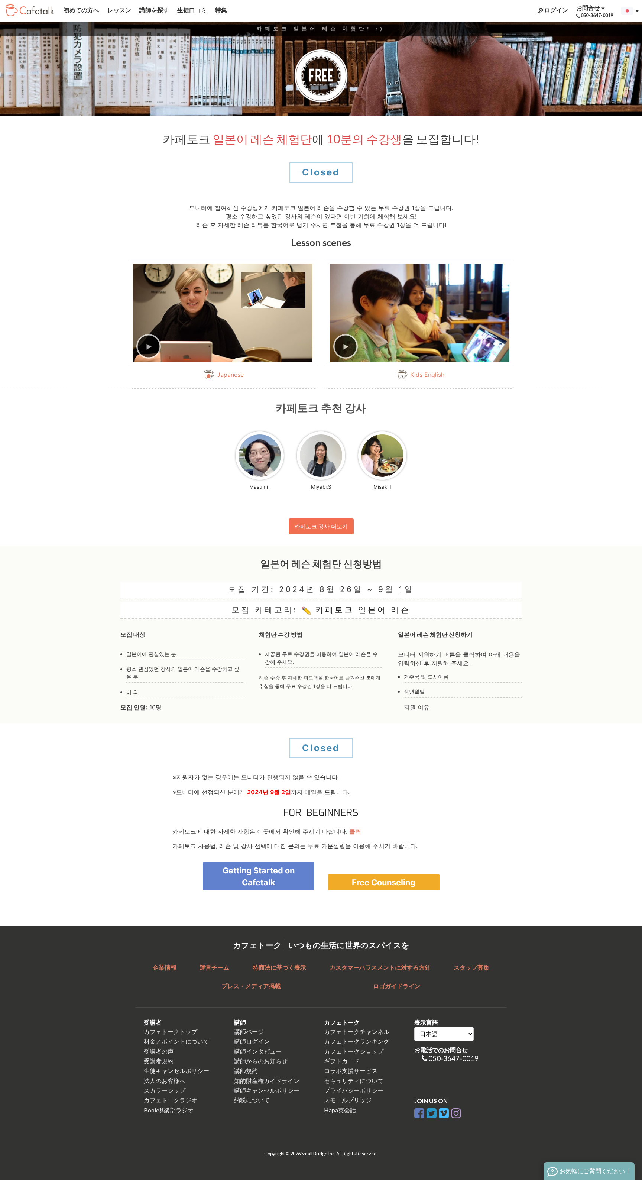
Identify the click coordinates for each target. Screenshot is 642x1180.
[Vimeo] (444, 1112)
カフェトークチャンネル (356, 1031)
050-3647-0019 (453, 1058)
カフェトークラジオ (170, 1099)
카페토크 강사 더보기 (321, 526)
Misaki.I (382, 487)
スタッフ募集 (471, 967)
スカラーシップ (164, 1090)
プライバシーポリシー (353, 1090)
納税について (252, 1099)
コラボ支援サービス (350, 1070)
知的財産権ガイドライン (266, 1080)
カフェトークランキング (356, 1041)
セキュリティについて (353, 1080)
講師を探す (153, 9)
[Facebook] (419, 1112)
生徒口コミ (191, 9)
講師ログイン (252, 1041)
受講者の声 (159, 1051)
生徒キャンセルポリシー (176, 1070)
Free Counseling (383, 882)
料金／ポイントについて (176, 1041)
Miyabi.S (321, 487)
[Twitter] (432, 1112)
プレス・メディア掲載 (251, 985)
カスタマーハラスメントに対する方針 (380, 967)
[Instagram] (456, 1112)
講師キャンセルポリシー (266, 1090)
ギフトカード (342, 1060)
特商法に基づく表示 (279, 967)
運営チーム (214, 967)
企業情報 (164, 967)
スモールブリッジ (348, 1099)
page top (616, 1109)
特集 (220, 9)
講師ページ (249, 1031)
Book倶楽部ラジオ (169, 1109)
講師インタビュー (258, 1051)
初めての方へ (80, 9)
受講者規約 (159, 1060)
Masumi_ (259, 487)
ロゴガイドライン (397, 985)
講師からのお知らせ (261, 1060)
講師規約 (246, 1070)
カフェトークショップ (353, 1051)
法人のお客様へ (164, 1080)
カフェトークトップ (170, 1031)
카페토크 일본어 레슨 (361, 609)
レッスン (118, 9)
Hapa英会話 (340, 1109)
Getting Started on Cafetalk (259, 876)
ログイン (555, 9)
